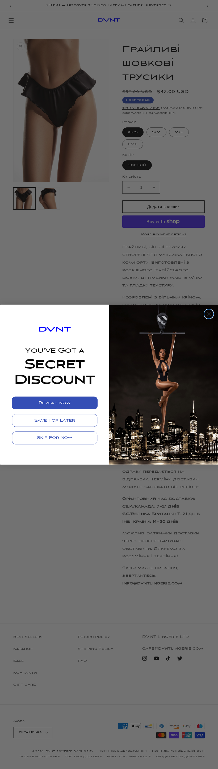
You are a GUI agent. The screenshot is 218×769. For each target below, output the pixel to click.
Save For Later (54, 420)
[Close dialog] (208, 313)
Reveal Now (54, 402)
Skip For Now (54, 437)
